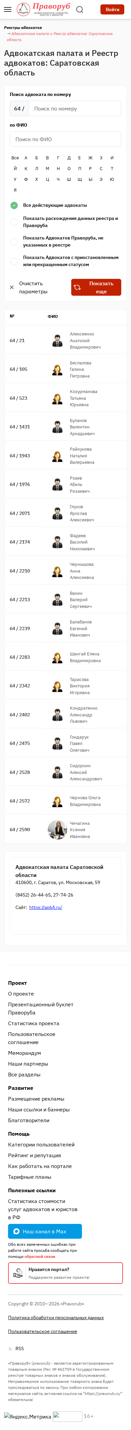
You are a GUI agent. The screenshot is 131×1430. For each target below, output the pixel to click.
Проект (17, 982)
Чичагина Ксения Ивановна (80, 829)
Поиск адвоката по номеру (40, 94)
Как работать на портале (40, 1166)
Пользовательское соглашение (31, 1038)
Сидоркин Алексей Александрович (86, 772)
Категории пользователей (41, 1144)
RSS (19, 1348)
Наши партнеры (28, 1063)
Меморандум (24, 1052)
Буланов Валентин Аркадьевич (82, 427)
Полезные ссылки (32, 1190)
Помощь (19, 1133)
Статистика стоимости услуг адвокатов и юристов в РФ (43, 1209)
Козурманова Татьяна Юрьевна (83, 398)
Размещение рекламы (36, 1098)
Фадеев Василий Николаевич (82, 542)
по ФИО (18, 125)
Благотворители (28, 1120)
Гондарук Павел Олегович (79, 743)
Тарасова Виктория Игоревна (80, 686)
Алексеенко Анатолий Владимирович (85, 340)
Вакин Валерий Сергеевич (81, 599)
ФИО (53, 316)
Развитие (20, 1087)
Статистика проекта (33, 1023)
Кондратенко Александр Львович (83, 714)
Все (15, 158)
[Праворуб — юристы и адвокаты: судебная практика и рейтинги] (44, 9)
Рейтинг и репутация (34, 1155)
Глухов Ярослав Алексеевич (82, 513)
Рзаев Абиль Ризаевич (80, 484)
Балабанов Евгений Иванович (81, 628)
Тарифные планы (29, 1176)
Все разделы (24, 1074)
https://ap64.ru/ (45, 907)
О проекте (21, 993)
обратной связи (40, 1256)
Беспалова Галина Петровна (80, 369)
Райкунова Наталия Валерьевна (82, 455)
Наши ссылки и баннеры (39, 1109)
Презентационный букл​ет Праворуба (41, 1008)
